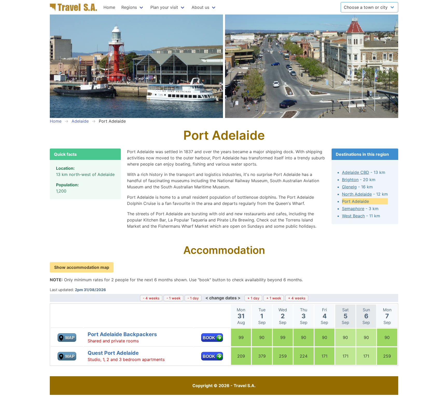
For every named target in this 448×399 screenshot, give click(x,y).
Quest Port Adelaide (113, 353)
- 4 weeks (151, 298)
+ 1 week (273, 298)
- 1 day (193, 298)
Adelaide (80, 121)
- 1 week (173, 298)
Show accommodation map (81, 267)
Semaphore (353, 208)
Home (109, 7)
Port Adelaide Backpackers (122, 334)
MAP (70, 338)
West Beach (353, 215)
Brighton (350, 179)
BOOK (209, 338)
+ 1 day (253, 298)
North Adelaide (357, 194)
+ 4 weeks (296, 298)
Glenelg (349, 186)
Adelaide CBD (355, 172)
